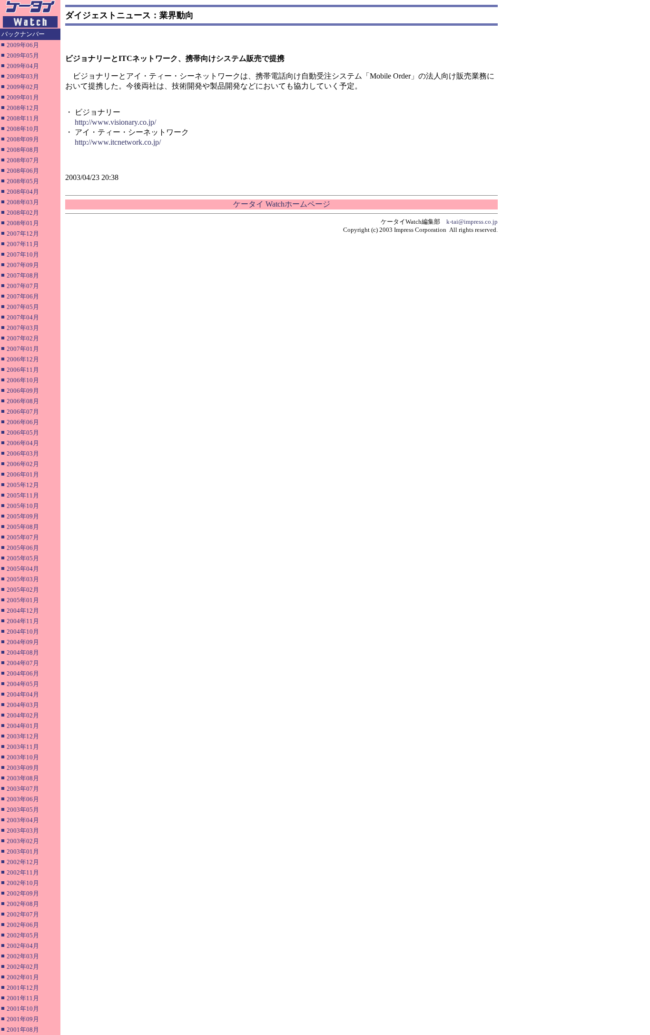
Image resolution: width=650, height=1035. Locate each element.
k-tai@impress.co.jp (472, 221)
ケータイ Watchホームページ (281, 204)
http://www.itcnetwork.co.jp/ (118, 142)
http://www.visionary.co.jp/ (115, 122)
